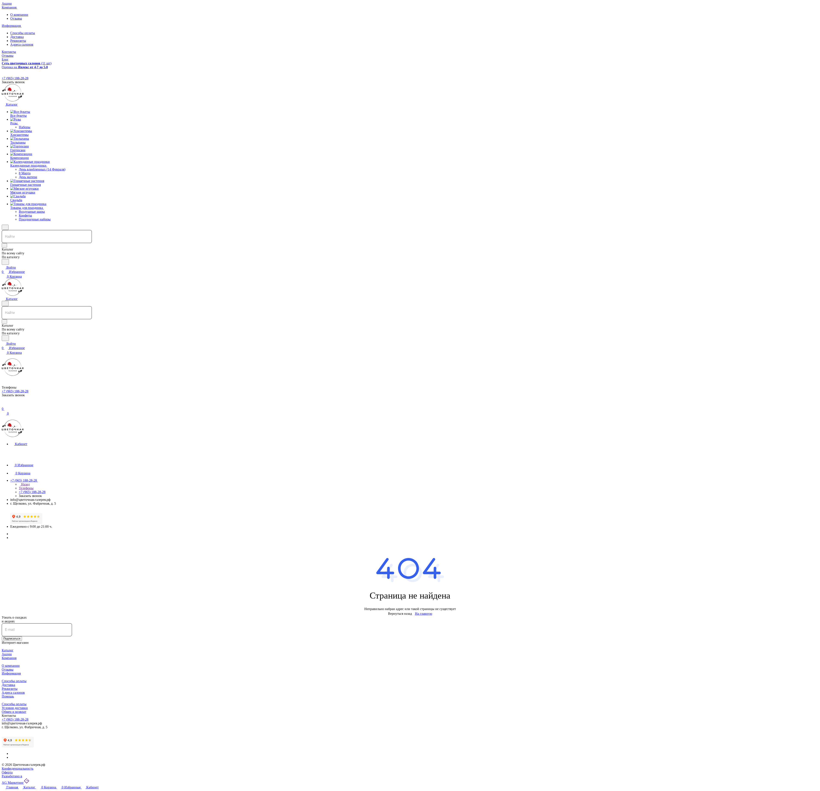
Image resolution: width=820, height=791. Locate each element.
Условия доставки (15, 708)
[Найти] (5, 262)
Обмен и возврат (14, 712)
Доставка (17, 37)
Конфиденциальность (17, 768)
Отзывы (16, 18)
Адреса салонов (21, 44)
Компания (9, 658)
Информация (11, 673)
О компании (19, 14)
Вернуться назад (400, 613)
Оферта (7, 772)
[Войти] (4, 404)
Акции (7, 654)
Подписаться (11, 638)
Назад (25, 484)
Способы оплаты (22, 33)
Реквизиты (18, 40)
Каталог (7, 650)
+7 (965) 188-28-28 (15, 78)
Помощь (8, 696)
